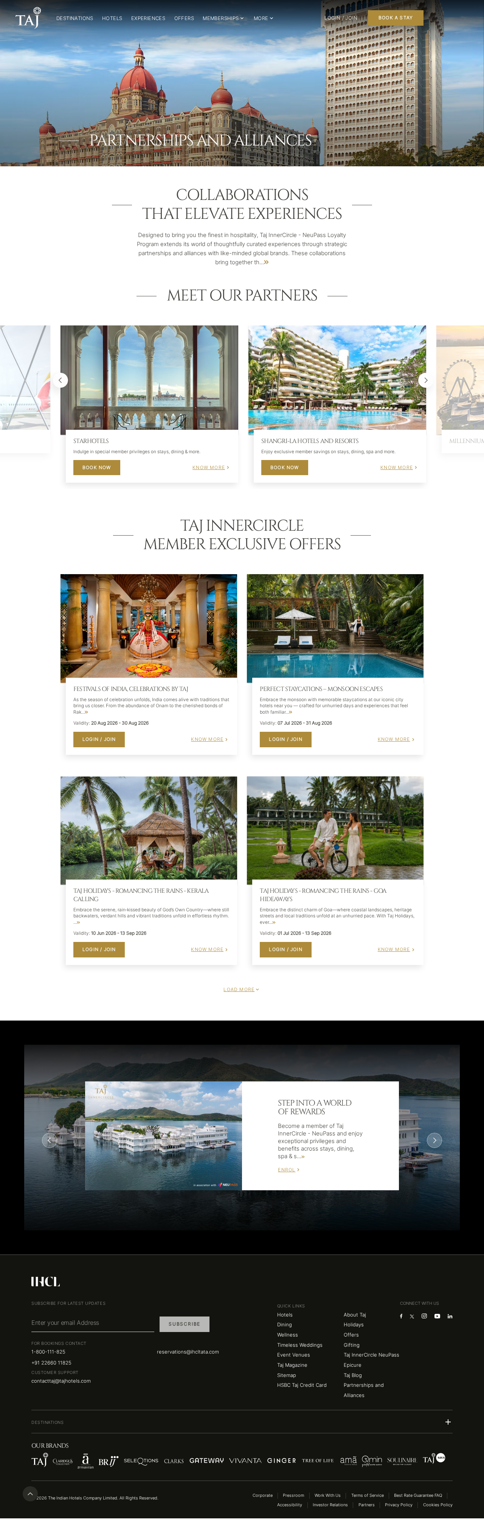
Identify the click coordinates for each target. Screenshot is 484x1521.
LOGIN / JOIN (99, 739)
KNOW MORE (208, 467)
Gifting (352, 1345)
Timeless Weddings (300, 1345)
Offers (351, 1335)
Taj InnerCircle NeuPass (371, 1355)
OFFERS (184, 18)
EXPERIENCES (148, 18)
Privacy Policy (399, 1504)
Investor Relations (330, 1504)
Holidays (354, 1324)
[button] (242, 1422)
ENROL (286, 1170)
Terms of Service (367, 1495)
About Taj (355, 1315)
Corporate (263, 1495)
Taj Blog (353, 1375)
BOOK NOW (96, 467)
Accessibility (289, 1504)
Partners (366, 1504)
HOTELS (112, 18)
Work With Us (328, 1495)
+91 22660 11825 (51, 1363)
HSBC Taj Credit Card (302, 1385)
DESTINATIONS (74, 18)
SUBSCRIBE (184, 1324)
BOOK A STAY (396, 17)
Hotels (285, 1315)
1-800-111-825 (48, 1352)
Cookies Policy (438, 1504)
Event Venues (293, 1355)
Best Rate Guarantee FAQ (418, 1495)
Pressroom (293, 1495)
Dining (284, 1324)
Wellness (287, 1335)
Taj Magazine (292, 1365)
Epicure (352, 1365)
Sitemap (286, 1375)
